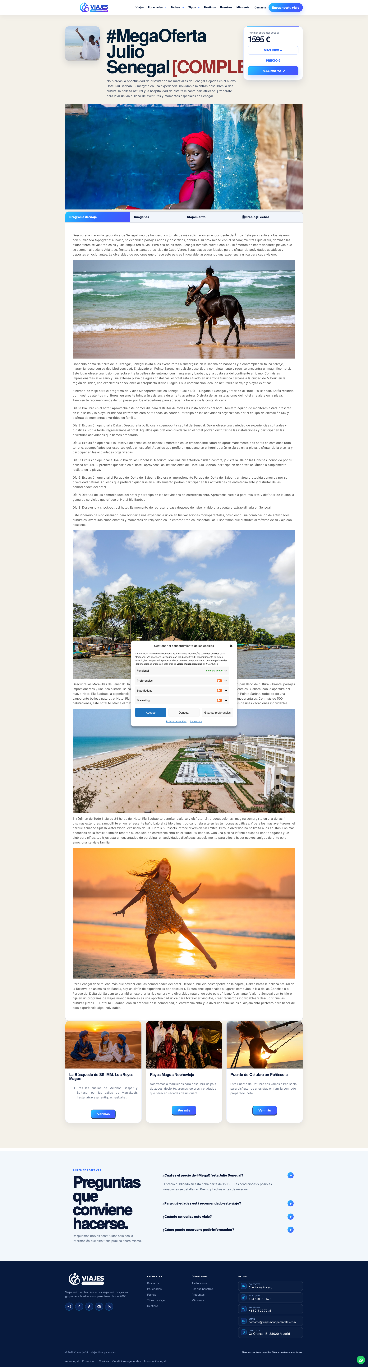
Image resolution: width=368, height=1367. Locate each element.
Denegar (184, 712)
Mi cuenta (243, 7)
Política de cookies (176, 721)
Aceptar (151, 712)
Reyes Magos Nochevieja (172, 1074)
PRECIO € (273, 60)
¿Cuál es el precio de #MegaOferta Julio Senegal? (203, 1175)
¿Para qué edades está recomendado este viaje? (202, 1203)
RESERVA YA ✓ (273, 71)
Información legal (155, 1361)
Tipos (192, 7)
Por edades (155, 7)
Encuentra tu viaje (285, 7)
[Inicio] (86, 1279)
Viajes (140, 7)
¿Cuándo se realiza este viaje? (187, 1216)
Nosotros (226, 7)
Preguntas (198, 1294)
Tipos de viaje (156, 1300)
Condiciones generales (126, 1361)
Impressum (196, 721)
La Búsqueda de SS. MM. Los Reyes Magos (101, 1076)
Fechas (175, 7)
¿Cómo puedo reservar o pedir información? (198, 1230)
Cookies (104, 1361)
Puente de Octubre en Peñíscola (259, 1074)
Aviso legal (72, 1361)
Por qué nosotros (202, 1288)
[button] (231, 646)
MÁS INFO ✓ (273, 50)
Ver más (103, 1114)
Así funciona (199, 1283)
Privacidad (88, 1361)
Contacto (260, 7)
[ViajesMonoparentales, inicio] (94, 7)
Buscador (153, 1283)
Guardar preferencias (217, 712)
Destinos (210, 7)
